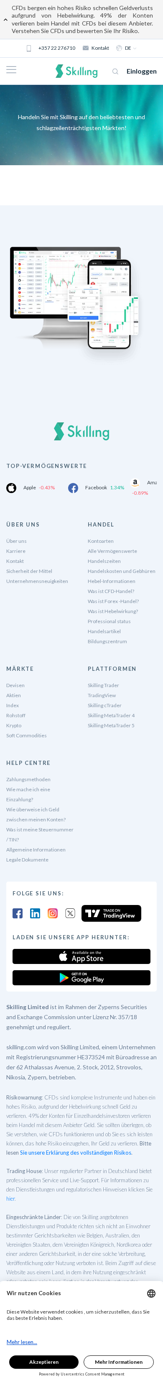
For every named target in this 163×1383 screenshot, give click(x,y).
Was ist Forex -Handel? (113, 601)
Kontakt (100, 48)
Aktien (13, 695)
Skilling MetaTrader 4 (111, 715)
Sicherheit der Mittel (29, 571)
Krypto (13, 725)
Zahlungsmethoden (28, 779)
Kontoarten (101, 541)
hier (10, 1198)
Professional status (109, 621)
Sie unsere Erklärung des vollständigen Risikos (75, 1152)
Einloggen (142, 71)
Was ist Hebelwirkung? (113, 611)
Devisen (15, 685)
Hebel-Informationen (111, 581)
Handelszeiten (104, 561)
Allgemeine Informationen (36, 849)
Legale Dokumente (27, 859)
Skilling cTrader (105, 705)
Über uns (16, 541)
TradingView (102, 695)
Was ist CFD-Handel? (111, 591)
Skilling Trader (103, 685)
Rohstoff (15, 715)
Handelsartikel (104, 631)
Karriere (15, 551)
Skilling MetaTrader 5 (111, 725)
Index (12, 705)
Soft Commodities (26, 735)
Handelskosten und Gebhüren (121, 571)
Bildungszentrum (107, 641)
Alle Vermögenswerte (112, 551)
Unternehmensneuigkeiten (37, 581)
